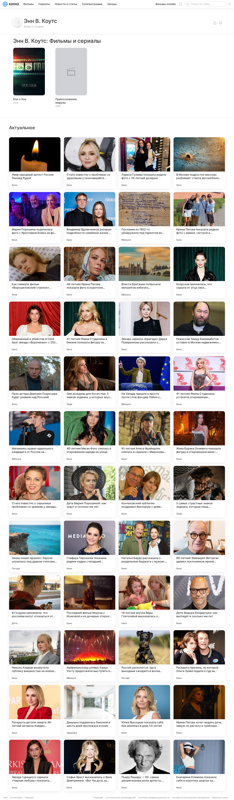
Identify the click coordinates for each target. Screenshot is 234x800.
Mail (5, 797)
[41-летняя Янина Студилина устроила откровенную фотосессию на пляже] (199, 382)
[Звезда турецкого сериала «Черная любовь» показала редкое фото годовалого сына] (34, 765)
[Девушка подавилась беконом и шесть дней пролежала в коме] (89, 710)
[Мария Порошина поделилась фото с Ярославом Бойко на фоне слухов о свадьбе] (34, 217)
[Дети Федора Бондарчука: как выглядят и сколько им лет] (199, 601)
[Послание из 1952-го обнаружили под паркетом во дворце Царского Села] (144, 217)
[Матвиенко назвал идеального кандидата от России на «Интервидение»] (34, 436)
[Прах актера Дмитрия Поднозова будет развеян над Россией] (34, 382)
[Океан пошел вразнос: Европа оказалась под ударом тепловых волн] (34, 546)
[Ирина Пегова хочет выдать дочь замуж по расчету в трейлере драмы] (199, 710)
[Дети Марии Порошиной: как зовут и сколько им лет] (89, 491)
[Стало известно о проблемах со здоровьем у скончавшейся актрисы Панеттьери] (89, 163)
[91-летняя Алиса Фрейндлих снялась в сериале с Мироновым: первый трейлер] (144, 436)
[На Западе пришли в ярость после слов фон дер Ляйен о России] (144, 382)
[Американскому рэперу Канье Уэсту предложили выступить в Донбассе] (89, 656)
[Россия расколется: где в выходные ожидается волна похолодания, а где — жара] (144, 656)
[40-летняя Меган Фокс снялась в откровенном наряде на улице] (89, 436)
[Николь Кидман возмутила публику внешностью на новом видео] (34, 656)
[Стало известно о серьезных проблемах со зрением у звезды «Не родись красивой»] (34, 491)
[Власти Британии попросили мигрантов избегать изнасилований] (144, 272)
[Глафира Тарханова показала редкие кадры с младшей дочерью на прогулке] (89, 546)
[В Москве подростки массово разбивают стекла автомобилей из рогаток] (199, 163)
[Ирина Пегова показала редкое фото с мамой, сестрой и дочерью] (199, 217)
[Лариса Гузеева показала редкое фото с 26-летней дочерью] (144, 163)
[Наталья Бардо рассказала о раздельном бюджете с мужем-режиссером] (144, 546)
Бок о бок (19, 99)
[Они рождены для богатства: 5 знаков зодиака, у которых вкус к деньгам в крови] (89, 382)
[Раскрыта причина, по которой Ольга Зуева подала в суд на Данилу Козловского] (199, 656)
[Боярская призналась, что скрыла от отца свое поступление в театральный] (199, 272)
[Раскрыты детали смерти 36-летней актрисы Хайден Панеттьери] (34, 710)
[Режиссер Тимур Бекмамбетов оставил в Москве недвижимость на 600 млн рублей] (199, 327)
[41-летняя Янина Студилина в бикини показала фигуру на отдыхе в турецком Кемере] (89, 327)
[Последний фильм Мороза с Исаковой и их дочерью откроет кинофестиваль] (89, 601)
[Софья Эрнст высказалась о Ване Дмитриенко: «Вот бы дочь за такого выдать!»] (89, 765)
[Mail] (5, 4)
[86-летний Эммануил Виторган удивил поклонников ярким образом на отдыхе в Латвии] (199, 546)
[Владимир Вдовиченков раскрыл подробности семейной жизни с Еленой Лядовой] (89, 217)
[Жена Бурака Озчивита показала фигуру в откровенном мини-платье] (199, 436)
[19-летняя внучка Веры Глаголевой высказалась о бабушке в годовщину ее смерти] (144, 601)
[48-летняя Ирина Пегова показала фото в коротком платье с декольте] (89, 272)
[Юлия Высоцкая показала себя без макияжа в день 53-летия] (144, 710)
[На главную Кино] (13, 4)
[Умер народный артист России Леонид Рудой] (34, 163)
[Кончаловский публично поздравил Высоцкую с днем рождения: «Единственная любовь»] (144, 491)
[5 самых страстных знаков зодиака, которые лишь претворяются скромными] (199, 491)
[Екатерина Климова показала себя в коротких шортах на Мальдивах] (199, 765)
